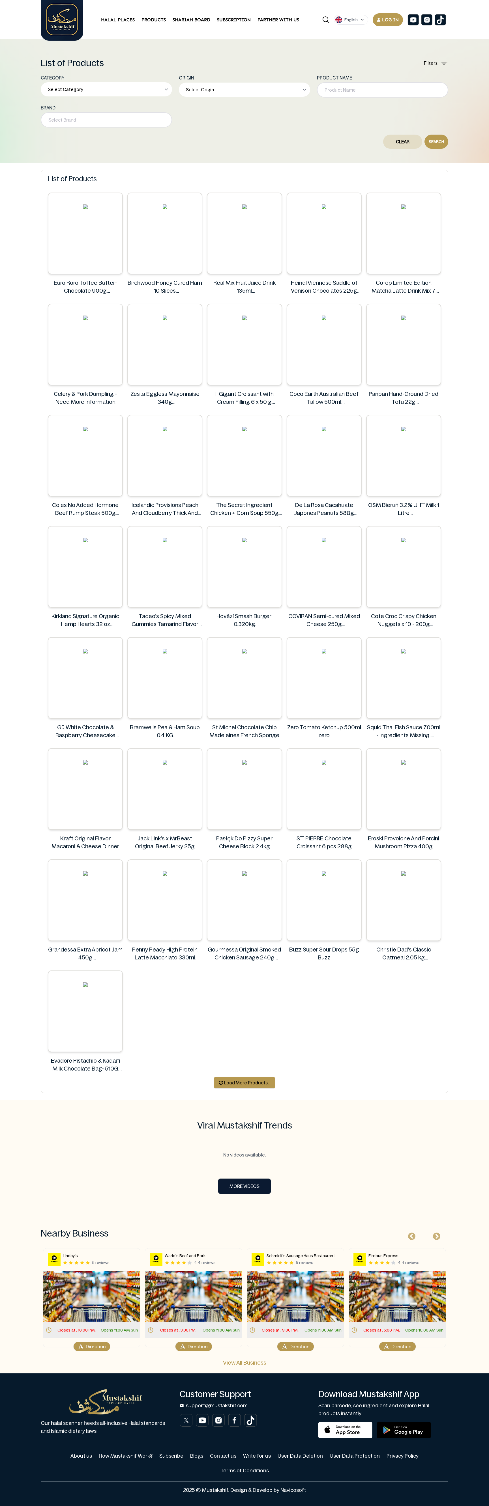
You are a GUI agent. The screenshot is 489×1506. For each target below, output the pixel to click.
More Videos (244, 1186)
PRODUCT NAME (334, 77)
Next (435, 1235)
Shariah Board (191, 19)
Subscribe (171, 1456)
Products (153, 19)
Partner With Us (278, 19)
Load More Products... (246, 1082)
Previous (410, 1235)
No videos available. (244, 1154)
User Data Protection (355, 1456)
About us (81, 1456)
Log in (390, 19)
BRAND (48, 107)
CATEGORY (53, 77)
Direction (96, 1346)
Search (436, 141)
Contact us (223, 1456)
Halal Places (118, 19)
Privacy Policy (403, 1456)
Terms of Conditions (244, 1470)
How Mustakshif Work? (126, 1456)
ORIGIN (186, 77)
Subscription (234, 19)
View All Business (244, 1363)
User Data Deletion (300, 1456)
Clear (402, 141)
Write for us (257, 1456)
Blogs (196, 1456)
